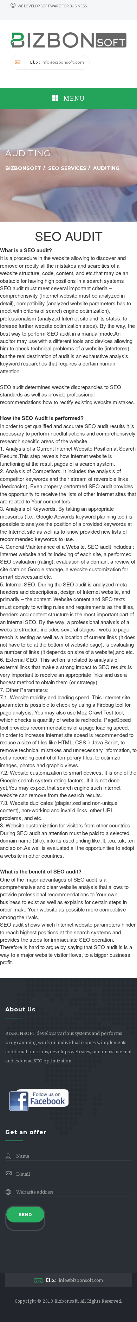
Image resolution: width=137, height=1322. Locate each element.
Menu (73, 98)
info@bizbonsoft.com (74, 1280)
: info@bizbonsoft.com (57, 62)
